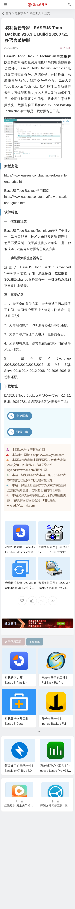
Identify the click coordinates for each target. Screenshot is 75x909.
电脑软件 (20, 13)
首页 (8, 13)
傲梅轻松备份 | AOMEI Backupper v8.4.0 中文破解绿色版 (20, 587)
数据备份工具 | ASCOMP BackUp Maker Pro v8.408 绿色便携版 (54, 587)
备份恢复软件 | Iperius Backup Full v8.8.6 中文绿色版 (53, 723)
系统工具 (35, 13)
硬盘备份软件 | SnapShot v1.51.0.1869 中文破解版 (53, 552)
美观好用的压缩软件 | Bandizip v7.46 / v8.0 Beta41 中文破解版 (19, 770)
